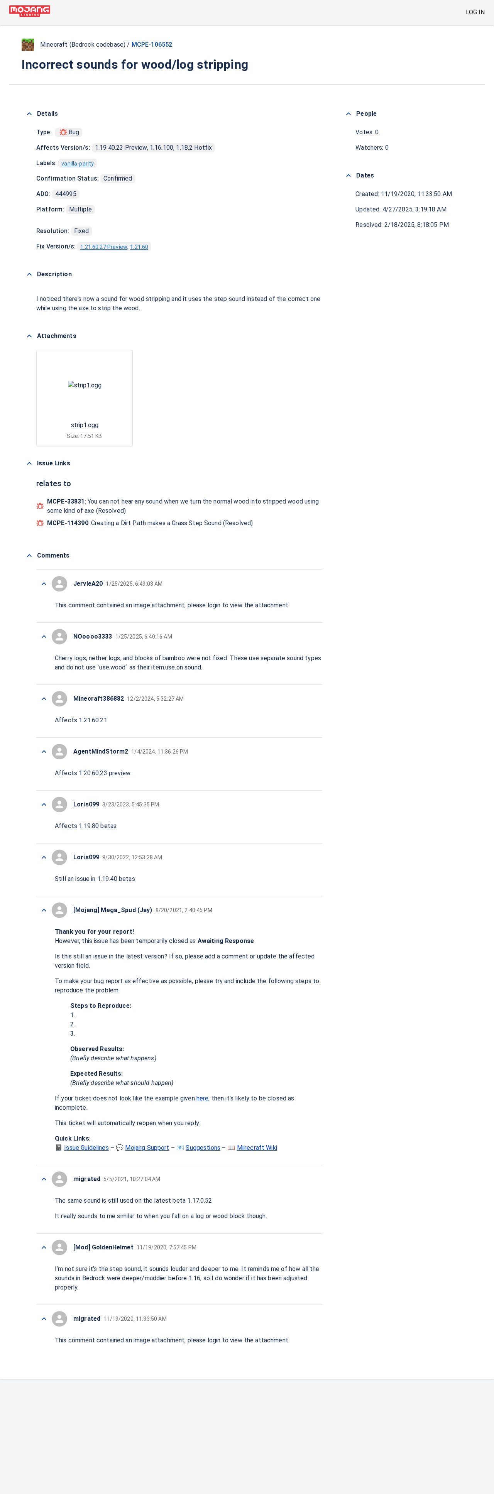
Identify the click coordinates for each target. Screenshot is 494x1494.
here (202, 1098)
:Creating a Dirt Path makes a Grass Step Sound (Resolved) (150, 523)
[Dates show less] (348, 175)
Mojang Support (147, 1147)
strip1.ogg (84, 425)
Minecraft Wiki (257, 1147)
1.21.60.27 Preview (103, 247)
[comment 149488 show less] (44, 857)
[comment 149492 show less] (44, 636)
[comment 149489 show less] (44, 804)
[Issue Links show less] (29, 463)
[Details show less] (29, 114)
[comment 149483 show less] (44, 1319)
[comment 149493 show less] (44, 584)
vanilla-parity (77, 164)
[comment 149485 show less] (44, 1247)
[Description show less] (29, 274)
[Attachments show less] (29, 336)
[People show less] (348, 114)
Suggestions (203, 1147)
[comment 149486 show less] (44, 1179)
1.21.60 (139, 247)
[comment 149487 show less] (44, 910)
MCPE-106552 (152, 44)
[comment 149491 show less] (44, 698)
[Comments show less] (29, 555)
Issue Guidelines (86, 1147)
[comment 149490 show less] (44, 751)
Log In (475, 12)
